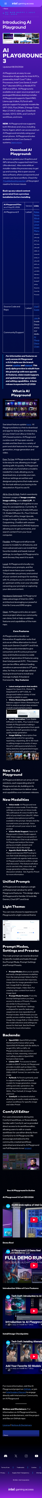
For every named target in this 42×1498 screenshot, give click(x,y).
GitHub (27, 1389)
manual (28, 365)
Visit (36, 306)
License (6, 1425)
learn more (16, 142)
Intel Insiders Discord (16, 1392)
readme (16, 365)
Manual (37, 230)
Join (36, 318)
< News (5, 8)
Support (38, 309)
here (29, 424)
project (28, 1148)
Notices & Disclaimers (21, 1425)
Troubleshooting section (14, 181)
